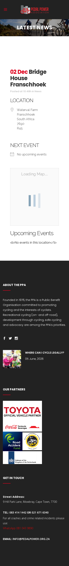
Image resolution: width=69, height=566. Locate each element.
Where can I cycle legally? (44, 353)
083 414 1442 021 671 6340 (28, 512)
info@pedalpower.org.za (31, 539)
